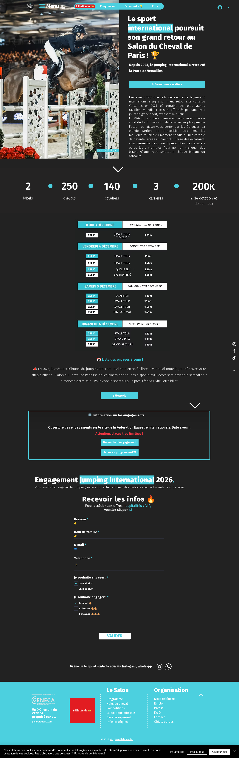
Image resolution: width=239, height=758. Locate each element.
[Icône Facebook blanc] (234, 351)
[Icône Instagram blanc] (234, 344)
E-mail (79, 544)
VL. (54, 717)
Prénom (80, 519)
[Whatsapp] (168, 666)
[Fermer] (234, 751)
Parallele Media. (124, 739)
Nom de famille (85, 532)
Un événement (42, 709)
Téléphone (82, 558)
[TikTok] (234, 358)
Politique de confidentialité (89, 753)
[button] (49, 6)
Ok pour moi (219, 752)
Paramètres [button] (177, 752)
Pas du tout (197, 752)
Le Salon (117, 690)
